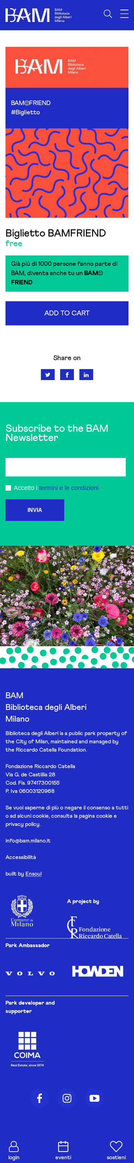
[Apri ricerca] (108, 14)
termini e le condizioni (69, 487)
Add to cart (67, 313)
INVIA (34, 510)
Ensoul (33, 874)
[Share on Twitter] (48, 374)
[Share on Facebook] (67, 374)
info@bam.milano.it (28, 841)
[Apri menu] (124, 14)
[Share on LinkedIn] (86, 374)
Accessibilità (20, 857)
